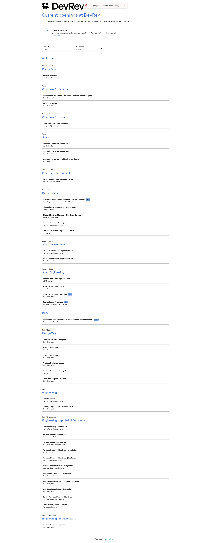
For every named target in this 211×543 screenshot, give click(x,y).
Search (46, 47)
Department (80, 47)
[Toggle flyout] (101, 48)
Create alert (56, 36)
